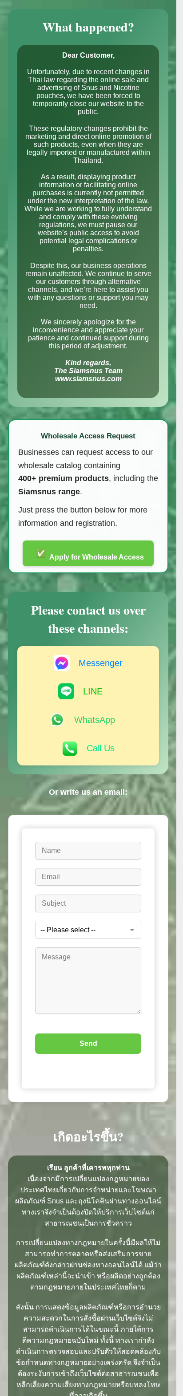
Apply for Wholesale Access (90, 555)
